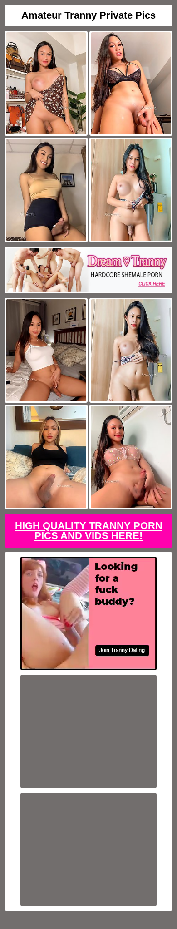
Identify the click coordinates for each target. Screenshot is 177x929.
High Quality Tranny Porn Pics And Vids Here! (88, 530)
